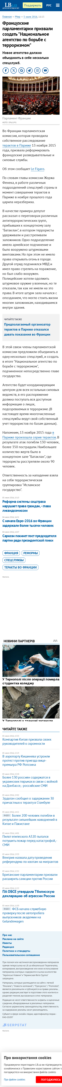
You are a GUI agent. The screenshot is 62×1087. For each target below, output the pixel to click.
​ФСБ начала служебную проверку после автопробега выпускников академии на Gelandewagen (24, 915)
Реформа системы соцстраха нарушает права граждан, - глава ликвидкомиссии (26, 506)
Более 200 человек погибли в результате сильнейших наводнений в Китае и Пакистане (29, 819)
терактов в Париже (16, 145)
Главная (7, 16)
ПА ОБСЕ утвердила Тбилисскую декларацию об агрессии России (28, 893)
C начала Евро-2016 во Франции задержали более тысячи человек (27, 523)
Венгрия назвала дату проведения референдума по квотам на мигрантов (30, 859)
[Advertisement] (31, 603)
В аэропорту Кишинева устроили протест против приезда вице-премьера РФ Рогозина (26, 760)
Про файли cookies (14, 1079)
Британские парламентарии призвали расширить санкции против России (29, 876)
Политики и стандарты (16, 951)
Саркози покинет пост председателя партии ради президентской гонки (29, 538)
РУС (48, 5)
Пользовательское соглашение (21, 955)
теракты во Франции (20, 567)
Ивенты (7, 943)
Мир (17, 16)
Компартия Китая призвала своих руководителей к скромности (26, 741)
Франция (11, 553)
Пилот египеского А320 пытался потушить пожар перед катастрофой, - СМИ (29, 840)
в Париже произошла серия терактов (29, 435)
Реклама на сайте (13, 939)
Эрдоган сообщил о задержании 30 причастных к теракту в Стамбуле (28, 800)
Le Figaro (37, 169)
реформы (30, 553)
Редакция (8, 947)
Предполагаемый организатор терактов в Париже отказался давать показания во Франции (27, 329)
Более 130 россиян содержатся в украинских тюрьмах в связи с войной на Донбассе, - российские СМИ (29, 781)
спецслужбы (14, 560)
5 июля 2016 (30, 16)
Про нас (7, 935)
